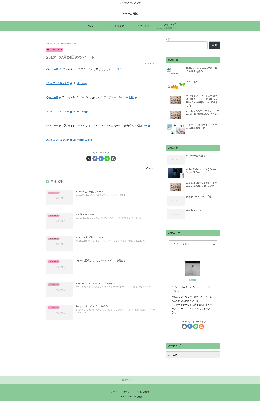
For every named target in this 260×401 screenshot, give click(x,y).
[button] (113, 158)
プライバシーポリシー (121, 391)
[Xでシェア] (88, 158)
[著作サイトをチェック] (184, 326)
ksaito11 (53, 69)
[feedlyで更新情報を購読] (195, 326)
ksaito (193, 279)
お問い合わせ (142, 391)
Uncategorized (56, 49)
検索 (168, 39)
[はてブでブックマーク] (101, 158)
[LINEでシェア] (107, 158)
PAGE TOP (131, 380)
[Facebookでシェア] (95, 158)
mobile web (83, 139)
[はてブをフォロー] (190, 326)
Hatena (81, 83)
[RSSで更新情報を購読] (201, 326)
